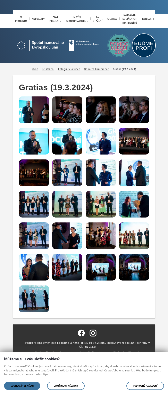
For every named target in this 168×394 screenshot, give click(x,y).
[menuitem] (21, 19)
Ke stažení (48, 69)
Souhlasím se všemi (22, 385)
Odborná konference (96, 69)
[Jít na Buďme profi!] (119, 45)
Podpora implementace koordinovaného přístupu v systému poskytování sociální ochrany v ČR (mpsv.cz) (87, 344)
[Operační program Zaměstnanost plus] (38, 45)
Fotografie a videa (69, 69)
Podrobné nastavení (145, 385)
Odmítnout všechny (66, 385)
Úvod (35, 69)
